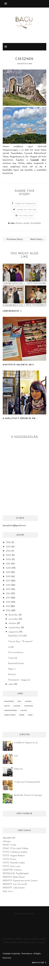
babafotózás (9, 701)
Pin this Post (26, 216)
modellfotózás (10, 715)
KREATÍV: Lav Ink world (15, 884)
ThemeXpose (27, 953)
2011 (8, 606)
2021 (8, 564)
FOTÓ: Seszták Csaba (14, 863)
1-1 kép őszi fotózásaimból (27, 782)
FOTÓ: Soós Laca (11, 866)
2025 (8, 547)
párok (30, 715)
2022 (8, 559)
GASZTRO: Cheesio (12, 870)
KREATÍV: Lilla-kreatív (14, 888)
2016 (8, 585)
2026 (8, 542)
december (13, 615)
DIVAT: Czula (9, 845)
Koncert (12, 674)
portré (21, 715)
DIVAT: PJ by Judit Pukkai (15, 848)
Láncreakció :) (12, 310)
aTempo (7, 841)
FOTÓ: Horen (9, 859)
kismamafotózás (10, 710)
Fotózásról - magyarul (19, 680)
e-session (28, 701)
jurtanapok (28, 706)
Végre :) (12, 669)
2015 (8, 589)
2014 (8, 593)
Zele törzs (8, 891)
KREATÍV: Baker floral (13, 877)
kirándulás (36, 223)
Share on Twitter (26, 210)
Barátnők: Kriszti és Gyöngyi (28, 795)
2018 (8, 576)
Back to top (38, 962)
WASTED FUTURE (17, 636)
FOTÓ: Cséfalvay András (15, 852)
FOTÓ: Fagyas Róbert (14, 856)
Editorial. (18, 769)
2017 (8, 581)
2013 (8, 598)
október (12, 623)
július (11, 684)
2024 (8, 551)
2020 (8, 568)
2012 (8, 602)
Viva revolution (15, 652)
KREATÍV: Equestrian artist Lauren (20, 881)
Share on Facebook (25, 204)
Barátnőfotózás (16, 663)
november (13, 619)
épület (26, 223)
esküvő (7, 706)
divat (19, 701)
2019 (8, 572)
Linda (11, 647)
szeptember (14, 628)
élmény (18, 223)
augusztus (14, 632)
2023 (8, 555)
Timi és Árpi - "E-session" (20, 641)
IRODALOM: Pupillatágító (16, 873)
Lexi (16, 756)
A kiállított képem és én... (20, 418)
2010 (8, 611)
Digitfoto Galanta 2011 (18, 364)
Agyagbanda (9, 838)
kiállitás (23, 710)
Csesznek (12, 658)
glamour (16, 706)
